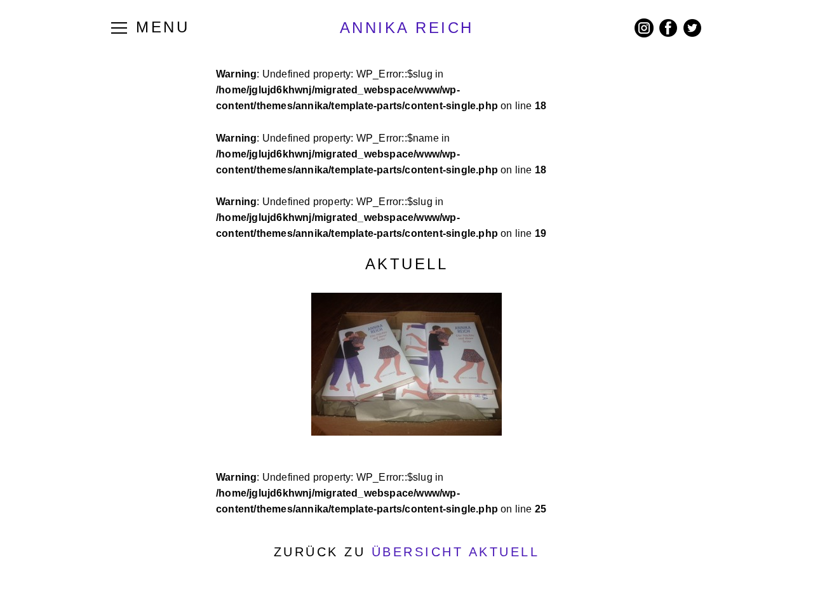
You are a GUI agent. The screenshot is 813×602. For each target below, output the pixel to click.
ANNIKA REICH (407, 27)
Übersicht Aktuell (456, 552)
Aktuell (406, 263)
